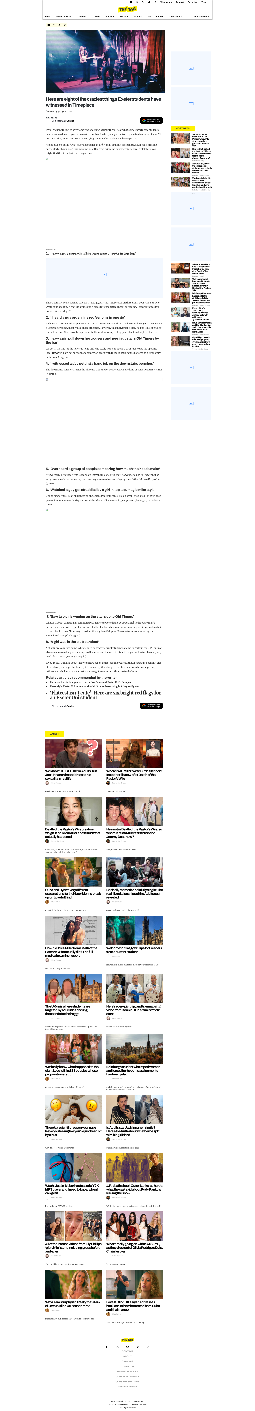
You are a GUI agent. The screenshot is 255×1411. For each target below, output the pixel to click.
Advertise (192, 2)
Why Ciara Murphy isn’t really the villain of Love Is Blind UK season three (72, 1304)
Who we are (166, 2)
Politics (109, 17)
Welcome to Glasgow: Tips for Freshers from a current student (134, 950)
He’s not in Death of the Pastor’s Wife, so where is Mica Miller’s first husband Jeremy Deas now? (134, 833)
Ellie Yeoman (58, 121)
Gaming (96, 17)
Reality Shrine (156, 17)
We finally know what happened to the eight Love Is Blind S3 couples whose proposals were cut (71, 1070)
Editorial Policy (128, 1371)
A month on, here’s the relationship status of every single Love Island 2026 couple (202, 168)
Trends (82, 17)
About (127, 1356)
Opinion (124, 17)
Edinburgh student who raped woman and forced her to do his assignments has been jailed (133, 1070)
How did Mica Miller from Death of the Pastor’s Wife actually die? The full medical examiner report (71, 951)
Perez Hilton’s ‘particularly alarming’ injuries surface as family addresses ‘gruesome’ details (200, 314)
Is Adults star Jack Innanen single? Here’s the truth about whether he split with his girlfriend (132, 1131)
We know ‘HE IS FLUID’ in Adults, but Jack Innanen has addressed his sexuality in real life (71, 774)
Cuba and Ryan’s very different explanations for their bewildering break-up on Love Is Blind (73, 893)
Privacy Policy (127, 1386)
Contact (180, 2)
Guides (138, 17)
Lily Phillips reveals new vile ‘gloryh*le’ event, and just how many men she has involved (201, 342)
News (47, 17)
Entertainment (64, 17)
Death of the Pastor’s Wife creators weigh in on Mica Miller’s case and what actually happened (72, 833)
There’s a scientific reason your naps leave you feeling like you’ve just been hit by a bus (73, 1131)
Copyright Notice (127, 1376)
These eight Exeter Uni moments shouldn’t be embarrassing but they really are (94, 686)
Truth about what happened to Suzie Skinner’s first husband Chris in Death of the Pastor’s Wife (201, 284)
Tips (203, 2)
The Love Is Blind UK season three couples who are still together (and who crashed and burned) (202, 182)
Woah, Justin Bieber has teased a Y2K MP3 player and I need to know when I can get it (72, 1189)
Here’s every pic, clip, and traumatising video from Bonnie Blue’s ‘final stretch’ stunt (133, 1010)
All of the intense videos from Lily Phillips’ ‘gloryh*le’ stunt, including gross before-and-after (73, 1247)
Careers (127, 1361)
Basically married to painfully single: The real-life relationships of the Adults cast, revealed (134, 893)
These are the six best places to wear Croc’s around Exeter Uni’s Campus (90, 682)
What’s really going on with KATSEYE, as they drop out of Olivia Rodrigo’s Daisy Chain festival (134, 1247)
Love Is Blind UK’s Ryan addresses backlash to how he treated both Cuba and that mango (133, 1305)
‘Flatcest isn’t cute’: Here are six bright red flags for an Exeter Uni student (105, 695)
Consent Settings (128, 1381)
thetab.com (122, 1401)
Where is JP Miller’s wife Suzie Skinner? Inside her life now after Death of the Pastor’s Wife (134, 774)
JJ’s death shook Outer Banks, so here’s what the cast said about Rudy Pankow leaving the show (134, 1189)
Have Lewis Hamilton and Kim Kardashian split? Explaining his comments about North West (202, 327)
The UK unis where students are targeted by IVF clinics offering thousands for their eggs (67, 1010)
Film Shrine (175, 17)
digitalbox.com (130, 1408)
